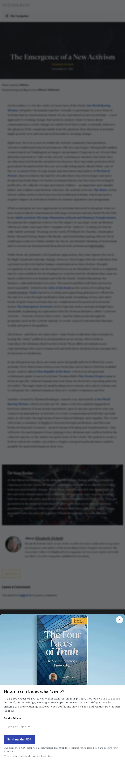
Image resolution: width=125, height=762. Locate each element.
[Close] (119, 619)
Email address (12, 718)
